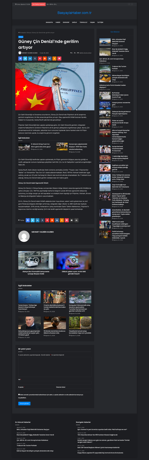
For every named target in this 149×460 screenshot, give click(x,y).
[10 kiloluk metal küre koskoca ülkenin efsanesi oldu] (55, 323)
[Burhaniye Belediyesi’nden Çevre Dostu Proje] (105, 95)
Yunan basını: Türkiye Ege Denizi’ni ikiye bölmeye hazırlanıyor (27, 307)
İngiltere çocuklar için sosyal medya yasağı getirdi (120, 167)
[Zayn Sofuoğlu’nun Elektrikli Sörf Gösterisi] (105, 187)
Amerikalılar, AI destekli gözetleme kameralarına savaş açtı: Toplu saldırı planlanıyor (121, 213)
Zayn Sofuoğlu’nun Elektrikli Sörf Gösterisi (120, 186)
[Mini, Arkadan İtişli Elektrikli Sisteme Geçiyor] (105, 42)
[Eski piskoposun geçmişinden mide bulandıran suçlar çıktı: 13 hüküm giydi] (29, 323)
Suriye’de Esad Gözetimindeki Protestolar (117, 148)
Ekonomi (66, 22)
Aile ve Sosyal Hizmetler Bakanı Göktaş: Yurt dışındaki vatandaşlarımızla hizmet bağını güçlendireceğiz (121, 135)
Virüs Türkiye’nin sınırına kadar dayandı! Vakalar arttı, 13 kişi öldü (121, 177)
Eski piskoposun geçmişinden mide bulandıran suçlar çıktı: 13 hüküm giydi (29, 333)
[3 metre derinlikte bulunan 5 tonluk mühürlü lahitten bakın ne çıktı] (55, 297)
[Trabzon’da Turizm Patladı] (105, 69)
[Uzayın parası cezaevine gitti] (105, 105)
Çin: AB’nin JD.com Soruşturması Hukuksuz (60, 4)
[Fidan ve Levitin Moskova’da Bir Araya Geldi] (105, 123)
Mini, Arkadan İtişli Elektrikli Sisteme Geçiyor (119, 41)
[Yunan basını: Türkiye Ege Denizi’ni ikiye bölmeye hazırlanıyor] (29, 297)
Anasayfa (49, 22)
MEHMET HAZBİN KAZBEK (30, 53)
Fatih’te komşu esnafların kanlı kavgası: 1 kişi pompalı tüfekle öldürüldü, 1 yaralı (121, 235)
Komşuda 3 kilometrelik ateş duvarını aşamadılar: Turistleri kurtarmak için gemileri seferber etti (79, 308)
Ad (19, 379)
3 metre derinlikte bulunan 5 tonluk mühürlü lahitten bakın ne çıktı (55, 307)
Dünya (29, 32)
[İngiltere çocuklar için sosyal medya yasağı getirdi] (105, 168)
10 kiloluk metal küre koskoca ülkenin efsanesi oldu (54, 332)
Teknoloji (83, 22)
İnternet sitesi (60, 387)
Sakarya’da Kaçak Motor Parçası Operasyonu (121, 113)
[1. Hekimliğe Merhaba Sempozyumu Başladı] (105, 159)
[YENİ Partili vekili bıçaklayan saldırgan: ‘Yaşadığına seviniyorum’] (105, 224)
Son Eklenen (115, 32)
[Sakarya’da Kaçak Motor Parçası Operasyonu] (105, 114)
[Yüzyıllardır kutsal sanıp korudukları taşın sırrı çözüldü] (80, 323)
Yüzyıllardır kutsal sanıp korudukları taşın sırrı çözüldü (80, 332)
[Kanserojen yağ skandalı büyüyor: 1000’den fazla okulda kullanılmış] (62, 146)
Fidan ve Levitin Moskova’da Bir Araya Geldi (120, 123)
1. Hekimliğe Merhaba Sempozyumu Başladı (120, 157)
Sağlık (74, 22)
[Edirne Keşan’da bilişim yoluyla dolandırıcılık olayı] (105, 78)
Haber (58, 22)
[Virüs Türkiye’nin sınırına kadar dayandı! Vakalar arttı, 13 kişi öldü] (105, 178)
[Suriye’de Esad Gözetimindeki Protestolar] (105, 149)
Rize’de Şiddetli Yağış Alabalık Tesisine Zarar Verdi (120, 51)
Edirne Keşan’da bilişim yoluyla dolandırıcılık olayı (120, 77)
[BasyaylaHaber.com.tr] (74, 12)
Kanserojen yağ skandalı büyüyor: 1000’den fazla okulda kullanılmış (78, 146)
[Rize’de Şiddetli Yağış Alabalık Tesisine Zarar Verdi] (105, 52)
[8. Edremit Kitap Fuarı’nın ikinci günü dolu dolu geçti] (24, 146)
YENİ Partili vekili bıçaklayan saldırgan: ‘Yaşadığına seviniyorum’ (121, 224)
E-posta (21, 387)
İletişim (100, 22)
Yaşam (92, 22)
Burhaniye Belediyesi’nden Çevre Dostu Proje (120, 95)
